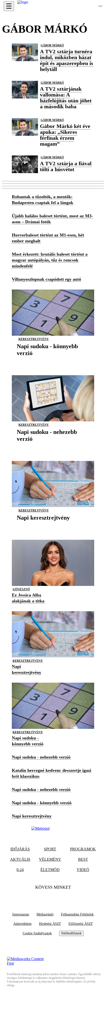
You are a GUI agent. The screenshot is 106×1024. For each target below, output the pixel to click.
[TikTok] (53, 897)
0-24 (20, 870)
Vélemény (50, 859)
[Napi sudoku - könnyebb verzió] (53, 361)
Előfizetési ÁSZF (81, 924)
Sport (50, 849)
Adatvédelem (22, 924)
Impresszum (20, 914)
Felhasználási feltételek (77, 914)
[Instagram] (62, 897)
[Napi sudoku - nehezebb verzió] (53, 446)
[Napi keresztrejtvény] (43, 525)
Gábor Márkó (52, 45)
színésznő (21, 589)
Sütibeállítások (71, 933)
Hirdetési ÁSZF (50, 924)
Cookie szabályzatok (37, 933)
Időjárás (20, 849)
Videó (83, 870)
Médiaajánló (44, 914)
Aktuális (20, 859)
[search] (100, 6)
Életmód (50, 870)
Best (83, 859)
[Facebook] (43, 897)
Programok (83, 849)
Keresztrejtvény (33, 339)
